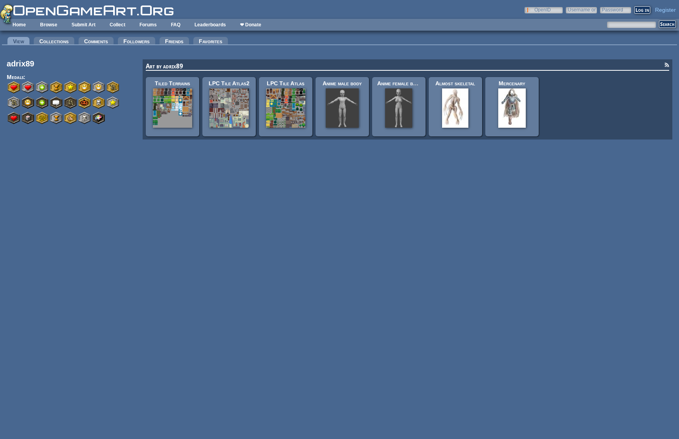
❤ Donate (250, 25)
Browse (48, 25)
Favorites (210, 41)
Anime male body (342, 83)
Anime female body (399, 83)
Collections (54, 41)
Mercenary (512, 83)
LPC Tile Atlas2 (229, 83)
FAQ (175, 25)
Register (665, 10)
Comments (96, 41)
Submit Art (83, 25)
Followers (136, 41)
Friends (174, 41)
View (21, 41)
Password (612, 9)
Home (19, 25)
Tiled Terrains (172, 83)
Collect (117, 25)
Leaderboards (210, 25)
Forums (148, 25)
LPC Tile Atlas (286, 83)
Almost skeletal (455, 83)
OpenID (542, 9)
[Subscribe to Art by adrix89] (667, 66)
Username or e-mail (582, 9)
